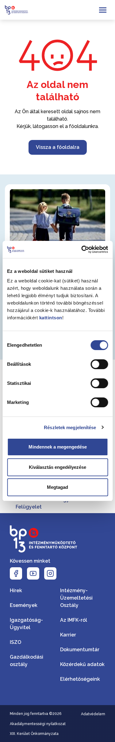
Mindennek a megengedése (58, 446)
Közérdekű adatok (82, 664)
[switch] (99, 364)
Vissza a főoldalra (57, 147)
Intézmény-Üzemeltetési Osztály (76, 598)
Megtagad (57, 487)
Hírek (16, 590)
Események (23, 605)
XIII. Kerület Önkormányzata (34, 734)
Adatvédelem (93, 714)
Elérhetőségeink (80, 679)
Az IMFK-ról (73, 620)
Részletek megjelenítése (70, 427)
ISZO (15, 642)
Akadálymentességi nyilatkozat (38, 724)
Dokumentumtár (79, 649)
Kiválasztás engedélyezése (57, 467)
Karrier (68, 635)
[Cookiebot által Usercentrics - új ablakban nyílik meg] (82, 249)
